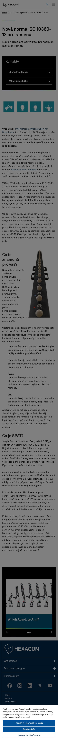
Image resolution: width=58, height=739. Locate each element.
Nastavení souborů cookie (29, 735)
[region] (29, 722)
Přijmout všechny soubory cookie (29, 723)
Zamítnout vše (29, 729)
